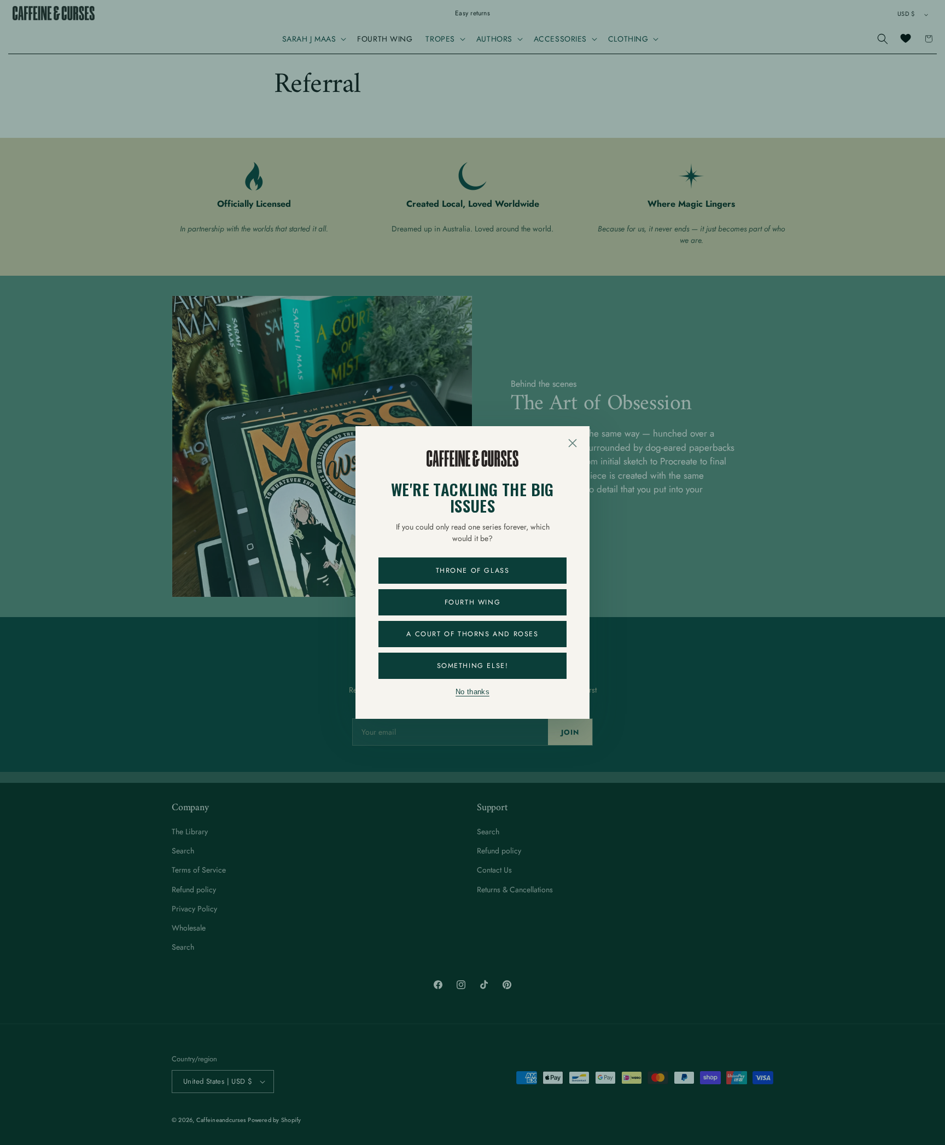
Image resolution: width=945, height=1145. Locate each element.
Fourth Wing (473, 602)
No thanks (472, 692)
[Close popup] (572, 443)
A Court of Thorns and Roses (472, 634)
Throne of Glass (473, 571)
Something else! (473, 666)
